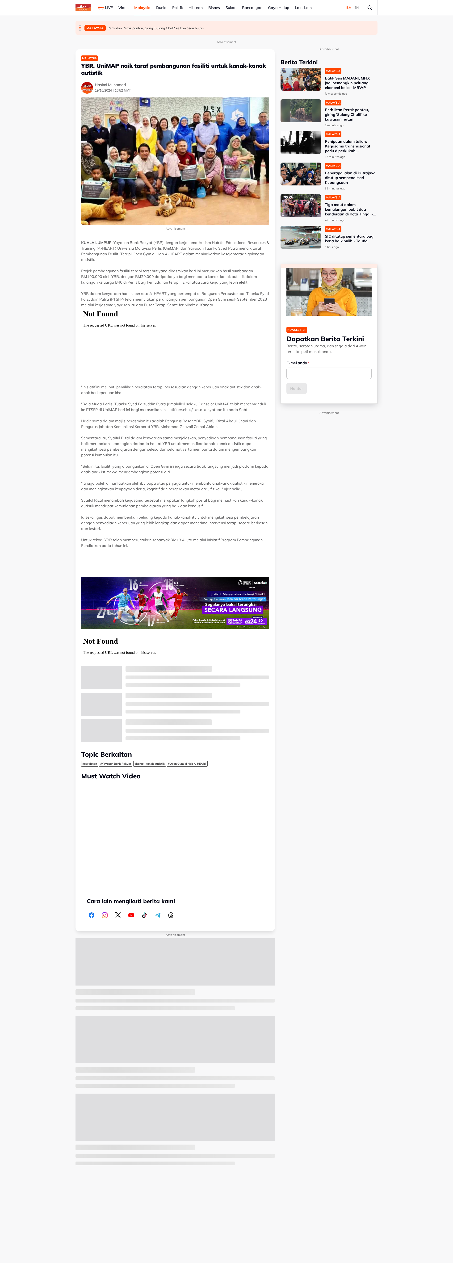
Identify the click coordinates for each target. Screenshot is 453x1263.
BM (349, 7)
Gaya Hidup (278, 7)
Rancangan (252, 7)
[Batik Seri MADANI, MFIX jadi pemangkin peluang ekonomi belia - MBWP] (301, 79)
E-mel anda (296, 363)
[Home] (83, 7)
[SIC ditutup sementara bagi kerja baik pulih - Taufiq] (301, 237)
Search (369, 7)
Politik (177, 7)
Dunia (161, 7)
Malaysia (142, 7)
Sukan (231, 7)
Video (123, 7)
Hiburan (196, 7)
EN (356, 7)
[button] (80, 25)
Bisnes (214, 7)
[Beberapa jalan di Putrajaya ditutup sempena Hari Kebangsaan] (301, 174)
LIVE (109, 7)
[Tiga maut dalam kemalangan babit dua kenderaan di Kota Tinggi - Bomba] (301, 205)
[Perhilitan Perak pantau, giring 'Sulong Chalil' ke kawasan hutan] (301, 110)
